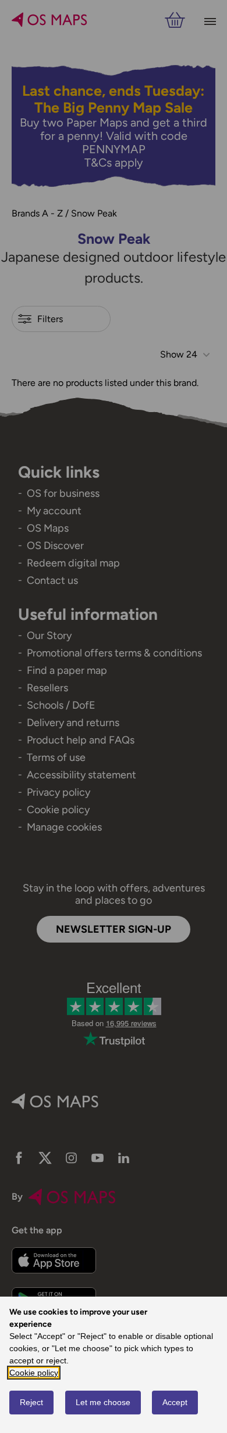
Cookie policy (33, 1372)
